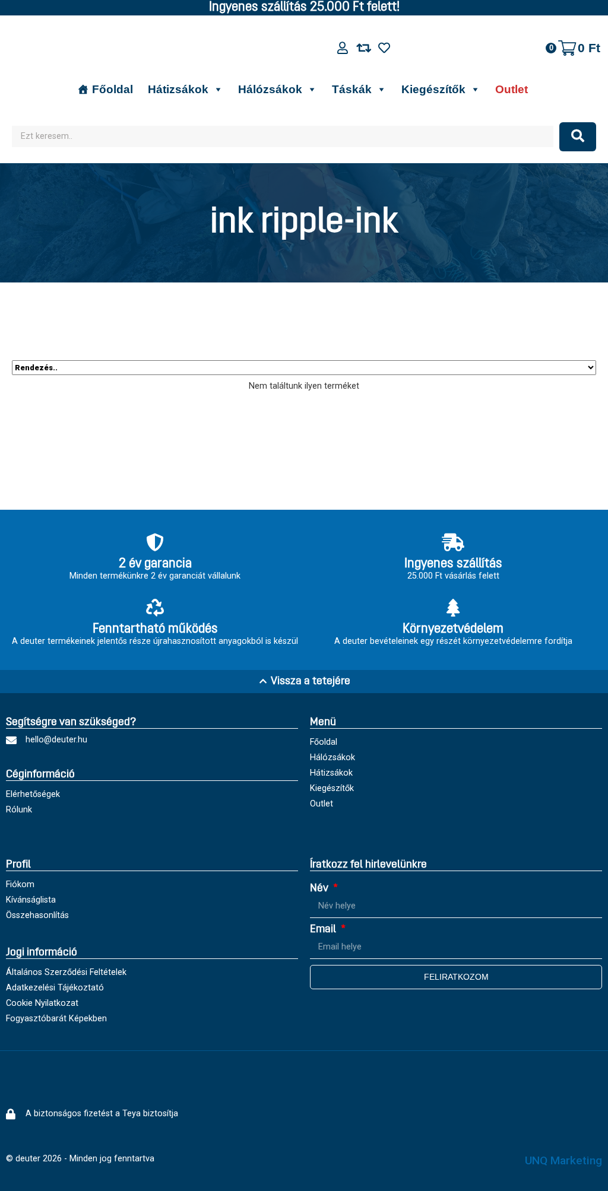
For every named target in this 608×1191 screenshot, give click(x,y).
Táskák (352, 89)
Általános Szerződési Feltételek (66, 972)
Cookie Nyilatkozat (42, 1003)
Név (320, 888)
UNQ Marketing (563, 1160)
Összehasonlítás (37, 915)
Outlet (511, 89)
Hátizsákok (178, 89)
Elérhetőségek (33, 794)
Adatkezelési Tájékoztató (55, 988)
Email (324, 929)
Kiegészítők (433, 89)
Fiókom (20, 884)
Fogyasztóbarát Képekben (56, 1019)
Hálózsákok (270, 89)
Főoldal (112, 89)
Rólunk (19, 810)
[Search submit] (577, 136)
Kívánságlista (31, 900)
